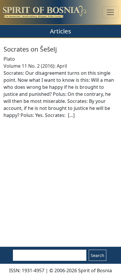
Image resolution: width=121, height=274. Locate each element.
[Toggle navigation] (110, 12)
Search (97, 255)
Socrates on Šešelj (30, 49)
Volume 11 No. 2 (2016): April (35, 66)
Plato (9, 59)
